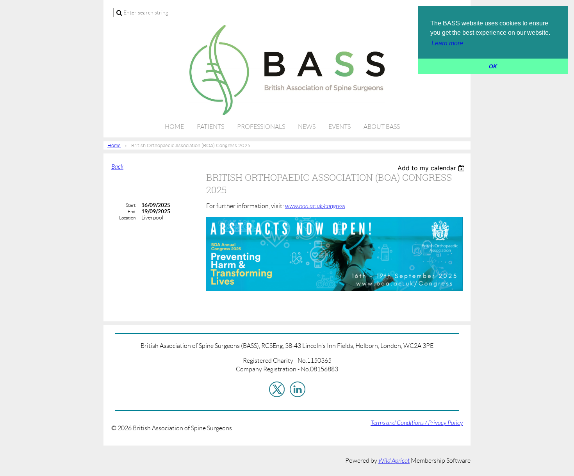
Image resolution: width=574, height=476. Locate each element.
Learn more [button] (447, 43)
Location (127, 217)
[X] (277, 389)
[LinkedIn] (297, 389)
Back (117, 166)
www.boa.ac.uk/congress (315, 206)
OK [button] (493, 66)
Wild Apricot (394, 460)
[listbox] (432, 168)
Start (130, 205)
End (131, 211)
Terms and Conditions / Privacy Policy (417, 422)
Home (114, 145)
